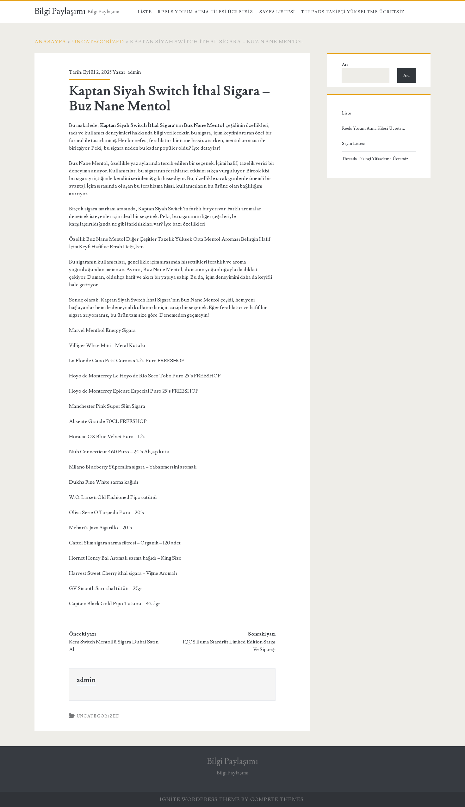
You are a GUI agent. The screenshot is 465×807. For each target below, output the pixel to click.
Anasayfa (50, 42)
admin (134, 72)
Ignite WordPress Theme (200, 799)
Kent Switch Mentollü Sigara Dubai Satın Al (113, 646)
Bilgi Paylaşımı (60, 11)
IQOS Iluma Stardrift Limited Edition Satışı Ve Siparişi (229, 646)
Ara (345, 64)
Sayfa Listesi (277, 12)
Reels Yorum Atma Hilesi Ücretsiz (205, 12)
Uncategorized (98, 42)
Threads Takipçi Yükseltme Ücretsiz (353, 12)
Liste (145, 12)
